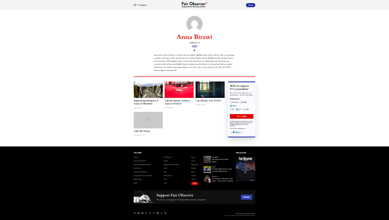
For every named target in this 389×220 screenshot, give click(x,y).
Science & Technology (140, 172)
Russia (193, 157)
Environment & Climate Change (143, 176)
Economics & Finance (140, 161)
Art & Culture (137, 168)
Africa (165, 168)
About (193, 172)
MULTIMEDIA (215, 157)
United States (168, 176)
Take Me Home (142, 131)
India (165, 179)
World (135, 183)
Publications (195, 164)
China (165, 183)
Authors (193, 168)
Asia (165, 172)
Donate (246, 197)
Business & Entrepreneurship (142, 164)
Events (193, 161)
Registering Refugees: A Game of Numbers (146, 102)
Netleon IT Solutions (250, 215)
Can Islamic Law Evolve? (208, 100)
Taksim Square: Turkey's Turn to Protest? (177, 102)
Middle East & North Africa (171, 164)
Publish (193, 176)
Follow (194, 46)
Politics (136, 157)
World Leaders (138, 179)
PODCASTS (215, 176)
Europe (166, 161)
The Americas (168, 157)
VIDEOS (214, 167)
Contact (193, 179)
